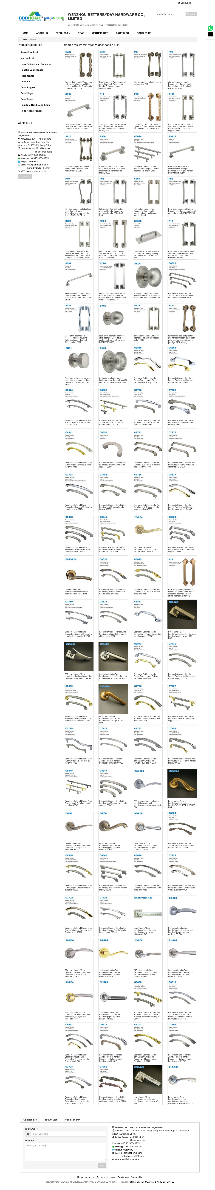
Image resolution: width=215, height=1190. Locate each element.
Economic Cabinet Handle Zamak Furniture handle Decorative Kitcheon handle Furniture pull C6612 (111, 1057)
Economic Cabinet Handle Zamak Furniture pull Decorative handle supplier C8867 (147, 633)
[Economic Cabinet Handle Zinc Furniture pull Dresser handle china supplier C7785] (147, 403)
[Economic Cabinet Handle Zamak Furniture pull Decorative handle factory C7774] (79, 487)
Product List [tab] (50, 1119)
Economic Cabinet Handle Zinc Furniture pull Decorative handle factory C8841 (79, 464)
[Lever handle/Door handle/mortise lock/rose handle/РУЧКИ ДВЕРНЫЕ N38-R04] (182, 783)
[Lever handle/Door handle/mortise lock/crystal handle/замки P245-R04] (79, 572)
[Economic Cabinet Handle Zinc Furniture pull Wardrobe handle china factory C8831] (113, 614)
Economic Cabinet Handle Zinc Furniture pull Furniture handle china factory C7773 (181, 464)
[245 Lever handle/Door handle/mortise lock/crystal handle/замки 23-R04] (147, 530)
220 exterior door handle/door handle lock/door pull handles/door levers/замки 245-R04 (147, 804)
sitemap (133, 1181)
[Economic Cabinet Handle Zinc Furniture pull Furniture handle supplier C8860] (182, 530)
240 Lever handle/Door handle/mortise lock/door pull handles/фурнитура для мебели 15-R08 (146, 973)
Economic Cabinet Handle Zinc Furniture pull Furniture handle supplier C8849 (147, 591)
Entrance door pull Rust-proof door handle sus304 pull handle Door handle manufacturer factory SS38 (113, 169)
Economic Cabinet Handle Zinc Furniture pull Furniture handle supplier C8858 (112, 464)
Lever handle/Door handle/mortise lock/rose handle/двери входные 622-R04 (112, 719)
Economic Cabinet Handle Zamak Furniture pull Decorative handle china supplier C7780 (78, 633)
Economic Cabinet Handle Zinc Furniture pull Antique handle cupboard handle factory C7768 (112, 1099)
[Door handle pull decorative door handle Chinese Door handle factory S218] (79, 149)
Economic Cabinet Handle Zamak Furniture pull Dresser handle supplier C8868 (180, 380)
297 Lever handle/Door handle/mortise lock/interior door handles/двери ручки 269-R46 (79, 676)
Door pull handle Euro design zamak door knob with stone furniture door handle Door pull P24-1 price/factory (112, 254)
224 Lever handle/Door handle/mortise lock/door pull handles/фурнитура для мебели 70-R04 (77, 973)
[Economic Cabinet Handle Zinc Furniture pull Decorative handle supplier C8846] (147, 868)
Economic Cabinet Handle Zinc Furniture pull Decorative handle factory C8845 (113, 887)
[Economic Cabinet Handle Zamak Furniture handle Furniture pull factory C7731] (147, 741)
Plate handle (27, 75)
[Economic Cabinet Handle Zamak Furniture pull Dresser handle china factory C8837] (182, 487)
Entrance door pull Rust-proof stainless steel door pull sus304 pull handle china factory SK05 (147, 295)
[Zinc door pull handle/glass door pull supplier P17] (147, 64)
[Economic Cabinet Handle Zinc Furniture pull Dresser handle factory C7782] (182, 403)
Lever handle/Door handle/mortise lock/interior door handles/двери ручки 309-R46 (182, 634)
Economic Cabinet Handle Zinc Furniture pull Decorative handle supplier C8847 (113, 803)
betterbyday (34, 161)
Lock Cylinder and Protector (35, 64)
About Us (42, 33)
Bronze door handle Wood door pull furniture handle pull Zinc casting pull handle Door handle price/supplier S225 (78, 85)
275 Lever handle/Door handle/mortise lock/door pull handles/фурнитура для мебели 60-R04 (180, 930)
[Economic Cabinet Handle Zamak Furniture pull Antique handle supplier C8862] (79, 530)
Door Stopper (27, 87)
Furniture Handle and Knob (35, 104)
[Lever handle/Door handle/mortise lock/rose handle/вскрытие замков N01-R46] (147, 1079)
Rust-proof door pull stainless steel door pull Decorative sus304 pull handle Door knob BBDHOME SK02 (112, 338)
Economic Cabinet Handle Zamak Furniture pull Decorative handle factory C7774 (78, 507)
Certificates (100, 33)
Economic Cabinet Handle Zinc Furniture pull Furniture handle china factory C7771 (147, 464)
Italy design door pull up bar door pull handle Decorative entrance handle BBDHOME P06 (111, 211)
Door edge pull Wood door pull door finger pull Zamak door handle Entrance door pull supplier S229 (112, 85)
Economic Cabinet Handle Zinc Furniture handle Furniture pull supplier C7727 (181, 718)
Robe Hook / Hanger (31, 110)
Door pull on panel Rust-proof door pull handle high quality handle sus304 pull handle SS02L (146, 254)
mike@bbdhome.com (37, 164)
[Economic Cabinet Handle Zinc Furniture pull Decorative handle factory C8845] (113, 868)
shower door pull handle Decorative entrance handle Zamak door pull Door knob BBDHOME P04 (180, 85)
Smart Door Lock (29, 52)
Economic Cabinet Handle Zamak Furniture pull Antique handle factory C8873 (146, 676)
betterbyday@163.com (38, 167)
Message (30, 1140)
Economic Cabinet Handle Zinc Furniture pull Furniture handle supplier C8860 (181, 549)
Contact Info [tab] (30, 1119)
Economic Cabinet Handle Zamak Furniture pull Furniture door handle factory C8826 (181, 295)
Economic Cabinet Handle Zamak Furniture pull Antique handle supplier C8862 (77, 549)
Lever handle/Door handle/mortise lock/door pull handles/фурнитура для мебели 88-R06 (146, 846)
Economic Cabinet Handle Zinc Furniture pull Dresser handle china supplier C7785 (147, 422)
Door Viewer (27, 99)
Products (62, 33)
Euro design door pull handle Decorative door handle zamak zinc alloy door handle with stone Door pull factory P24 (181, 592)
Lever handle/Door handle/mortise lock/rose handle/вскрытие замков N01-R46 (147, 1100)
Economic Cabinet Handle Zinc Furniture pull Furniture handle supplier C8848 (78, 803)
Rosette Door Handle (31, 69)
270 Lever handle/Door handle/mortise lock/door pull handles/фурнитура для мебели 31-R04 (77, 1015)
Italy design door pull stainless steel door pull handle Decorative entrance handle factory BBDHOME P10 (78, 211)
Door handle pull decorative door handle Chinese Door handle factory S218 (77, 168)
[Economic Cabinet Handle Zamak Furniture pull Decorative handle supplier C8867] (147, 614)
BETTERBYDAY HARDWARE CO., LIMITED (155, 1181)
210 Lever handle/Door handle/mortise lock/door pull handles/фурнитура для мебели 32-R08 (111, 1015)
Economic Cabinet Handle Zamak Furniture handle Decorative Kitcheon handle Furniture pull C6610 (180, 1015)
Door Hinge (26, 93)
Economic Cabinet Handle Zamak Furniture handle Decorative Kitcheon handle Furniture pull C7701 (146, 1057)
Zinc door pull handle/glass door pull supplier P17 (147, 83)
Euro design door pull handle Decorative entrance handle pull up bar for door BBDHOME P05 (182, 210)
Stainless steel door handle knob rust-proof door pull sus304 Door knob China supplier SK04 (113, 380)
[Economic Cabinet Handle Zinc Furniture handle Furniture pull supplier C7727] (182, 699)
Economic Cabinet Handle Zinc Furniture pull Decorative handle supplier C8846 (147, 887)
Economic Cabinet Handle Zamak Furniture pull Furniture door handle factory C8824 (147, 168)
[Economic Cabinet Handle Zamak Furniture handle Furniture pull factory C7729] (113, 741)
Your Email (31, 1128)
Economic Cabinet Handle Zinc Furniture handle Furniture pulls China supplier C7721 (181, 887)
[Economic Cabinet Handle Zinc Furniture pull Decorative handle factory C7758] (182, 741)
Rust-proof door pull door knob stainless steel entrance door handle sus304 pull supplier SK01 (78, 381)
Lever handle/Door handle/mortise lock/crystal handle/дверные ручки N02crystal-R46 (145, 930)
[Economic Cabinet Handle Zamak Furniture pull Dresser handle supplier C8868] (182, 360)
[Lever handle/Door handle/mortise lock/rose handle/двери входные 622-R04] (113, 699)
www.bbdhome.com (36, 171)
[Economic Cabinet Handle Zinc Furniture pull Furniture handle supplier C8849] (147, 572)
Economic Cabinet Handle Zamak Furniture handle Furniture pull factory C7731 (146, 760)
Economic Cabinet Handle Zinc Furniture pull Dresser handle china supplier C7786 (147, 507)
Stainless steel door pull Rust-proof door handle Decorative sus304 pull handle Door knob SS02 (78, 296)
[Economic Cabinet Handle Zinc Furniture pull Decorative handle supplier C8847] (113, 783)
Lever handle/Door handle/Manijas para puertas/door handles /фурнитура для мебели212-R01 (180, 1101)
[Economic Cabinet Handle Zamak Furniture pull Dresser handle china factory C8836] (147, 360)
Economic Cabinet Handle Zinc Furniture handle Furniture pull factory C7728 (78, 760)
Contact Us (144, 33)
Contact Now (25, 176)
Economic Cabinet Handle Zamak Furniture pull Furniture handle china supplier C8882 (78, 718)
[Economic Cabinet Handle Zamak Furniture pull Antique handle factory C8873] (147, 656)
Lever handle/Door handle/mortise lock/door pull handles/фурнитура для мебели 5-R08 (111, 846)
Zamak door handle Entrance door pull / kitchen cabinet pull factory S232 (146, 337)
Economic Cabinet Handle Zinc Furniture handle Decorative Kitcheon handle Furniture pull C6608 (147, 1015)
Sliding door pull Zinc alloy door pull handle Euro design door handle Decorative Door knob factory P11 (112, 127)
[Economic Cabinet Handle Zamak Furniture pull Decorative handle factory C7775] (182, 656)
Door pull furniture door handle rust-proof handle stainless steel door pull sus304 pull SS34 (78, 126)
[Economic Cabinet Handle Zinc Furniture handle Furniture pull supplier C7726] (147, 699)
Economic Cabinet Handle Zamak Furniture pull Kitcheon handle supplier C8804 (181, 845)
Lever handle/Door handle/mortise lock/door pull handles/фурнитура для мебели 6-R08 (77, 846)
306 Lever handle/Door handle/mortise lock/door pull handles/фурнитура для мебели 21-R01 (180, 973)
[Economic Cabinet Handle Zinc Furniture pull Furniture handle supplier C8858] (113, 445)
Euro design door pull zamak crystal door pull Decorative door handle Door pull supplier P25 (147, 126)
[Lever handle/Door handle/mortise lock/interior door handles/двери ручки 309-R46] (182, 614)
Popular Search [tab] (72, 1119)
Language (186, 2)
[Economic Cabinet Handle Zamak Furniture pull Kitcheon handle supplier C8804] (182, 826)
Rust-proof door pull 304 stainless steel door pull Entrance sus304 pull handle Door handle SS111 (180, 169)
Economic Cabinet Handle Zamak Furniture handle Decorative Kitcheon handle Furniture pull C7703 (77, 1100)
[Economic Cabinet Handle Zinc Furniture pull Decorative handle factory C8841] (79, 445)
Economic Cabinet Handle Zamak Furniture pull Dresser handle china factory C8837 (180, 507)
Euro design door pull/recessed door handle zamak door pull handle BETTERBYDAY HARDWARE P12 (181, 254)
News (81, 33)
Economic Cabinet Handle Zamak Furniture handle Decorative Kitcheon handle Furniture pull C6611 (77, 1057)
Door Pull (25, 81)
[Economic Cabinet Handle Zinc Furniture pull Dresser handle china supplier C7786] (147, 487)
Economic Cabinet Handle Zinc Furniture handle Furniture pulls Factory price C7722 (78, 929)
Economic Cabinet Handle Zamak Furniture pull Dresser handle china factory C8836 (146, 380)
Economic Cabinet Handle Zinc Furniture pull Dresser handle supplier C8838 (78, 887)
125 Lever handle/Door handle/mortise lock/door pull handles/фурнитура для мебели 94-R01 (111, 973)
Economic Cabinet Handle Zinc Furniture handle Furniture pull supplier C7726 (147, 718)
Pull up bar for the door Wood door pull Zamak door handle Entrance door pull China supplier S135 (180, 127)
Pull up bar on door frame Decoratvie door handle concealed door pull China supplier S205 (145, 211)
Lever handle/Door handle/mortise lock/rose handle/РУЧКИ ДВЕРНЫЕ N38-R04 (182, 804)
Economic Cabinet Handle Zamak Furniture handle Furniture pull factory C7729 (111, 760)
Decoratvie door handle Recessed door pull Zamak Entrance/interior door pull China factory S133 (76, 338)
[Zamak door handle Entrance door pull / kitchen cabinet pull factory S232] (147, 318)
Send (102, 1165)
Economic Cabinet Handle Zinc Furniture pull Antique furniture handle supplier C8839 (112, 591)
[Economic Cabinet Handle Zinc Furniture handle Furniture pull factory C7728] (79, 741)
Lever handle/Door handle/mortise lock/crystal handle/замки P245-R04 (76, 591)
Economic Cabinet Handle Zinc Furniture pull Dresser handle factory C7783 (112, 507)
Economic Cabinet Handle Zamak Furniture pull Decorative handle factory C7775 (182, 676)
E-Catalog (122, 33)
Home (25, 33)
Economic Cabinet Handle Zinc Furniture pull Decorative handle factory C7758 (182, 760)
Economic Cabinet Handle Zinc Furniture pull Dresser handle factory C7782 (181, 422)
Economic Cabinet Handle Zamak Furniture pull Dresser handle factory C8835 (111, 422)
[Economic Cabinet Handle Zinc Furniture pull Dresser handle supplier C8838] (79, 868)
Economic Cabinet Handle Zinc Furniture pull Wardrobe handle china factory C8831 (112, 633)
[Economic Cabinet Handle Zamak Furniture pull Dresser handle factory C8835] (113, 403)
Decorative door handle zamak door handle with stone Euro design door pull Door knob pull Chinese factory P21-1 (112, 296)
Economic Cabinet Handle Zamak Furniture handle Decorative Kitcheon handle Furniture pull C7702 (180, 1057)
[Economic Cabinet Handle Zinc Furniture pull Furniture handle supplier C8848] (79, 783)
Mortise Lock (27, 58)
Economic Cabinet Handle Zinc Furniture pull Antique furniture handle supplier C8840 (112, 549)
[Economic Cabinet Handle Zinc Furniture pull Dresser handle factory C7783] (113, 487)
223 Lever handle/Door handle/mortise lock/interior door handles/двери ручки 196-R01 (113, 676)
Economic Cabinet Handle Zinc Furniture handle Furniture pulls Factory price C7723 (112, 929)
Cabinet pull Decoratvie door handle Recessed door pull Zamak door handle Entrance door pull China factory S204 (77, 254)
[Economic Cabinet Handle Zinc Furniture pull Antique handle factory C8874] (79, 403)
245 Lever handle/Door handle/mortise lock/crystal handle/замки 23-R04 (145, 549)
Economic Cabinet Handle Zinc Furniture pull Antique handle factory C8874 (78, 422)
